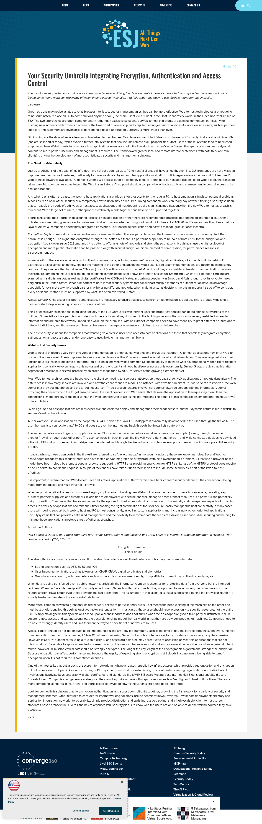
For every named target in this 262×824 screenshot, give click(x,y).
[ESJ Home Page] (37, 6)
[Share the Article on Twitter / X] (234, 67)
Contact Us (193, 5)
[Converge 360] (37, 761)
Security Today (183, 779)
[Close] (122, 782)
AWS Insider (108, 753)
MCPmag (179, 763)
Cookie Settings (81, 810)
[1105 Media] (31, 774)
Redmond (179, 774)
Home (65, 5)
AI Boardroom (109, 748)
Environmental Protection (190, 758)
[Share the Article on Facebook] (223, 67)
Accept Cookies (111, 811)
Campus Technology (113, 758)
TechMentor (181, 784)
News (86, 5)
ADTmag (179, 748)
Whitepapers (111, 5)
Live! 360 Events (111, 763)
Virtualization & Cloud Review (193, 794)
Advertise (166, 5)
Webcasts (139, 5)
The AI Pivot (181, 789)
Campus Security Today (189, 753)
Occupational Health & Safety (192, 769)
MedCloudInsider (111, 769)
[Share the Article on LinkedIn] (229, 67)
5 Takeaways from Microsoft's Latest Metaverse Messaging (203, 813)
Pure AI (104, 774)
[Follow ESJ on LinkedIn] (243, 6)
